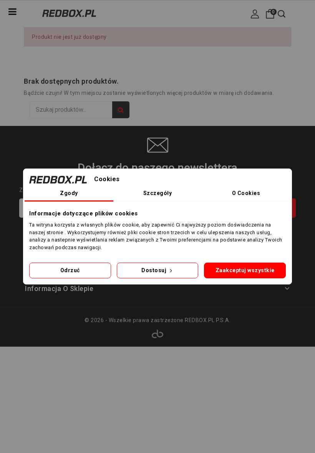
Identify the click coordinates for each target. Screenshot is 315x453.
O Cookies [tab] (246, 193)
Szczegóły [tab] (157, 193)
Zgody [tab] (69, 193)
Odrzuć (70, 270)
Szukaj (120, 109)
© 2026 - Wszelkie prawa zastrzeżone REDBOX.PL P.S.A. (157, 320)
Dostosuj (154, 270)
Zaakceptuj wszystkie (245, 270)
